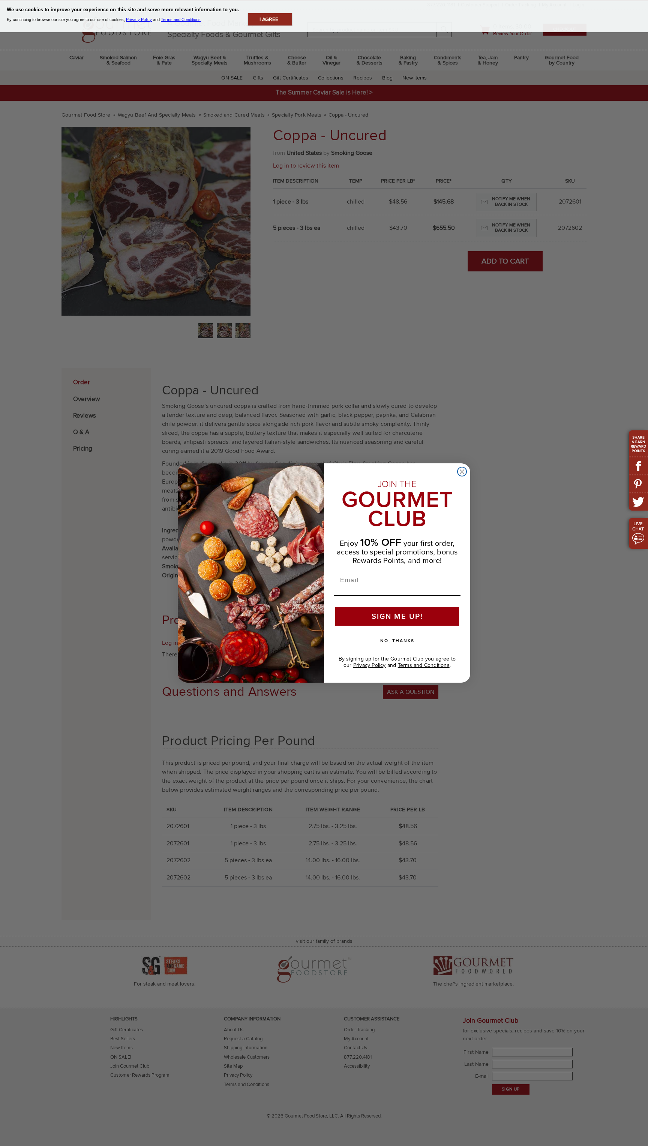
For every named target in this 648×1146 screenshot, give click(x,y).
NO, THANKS (397, 640)
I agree (269, 19)
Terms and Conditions (424, 665)
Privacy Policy (369, 665)
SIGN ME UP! (397, 616)
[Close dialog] (462, 471)
